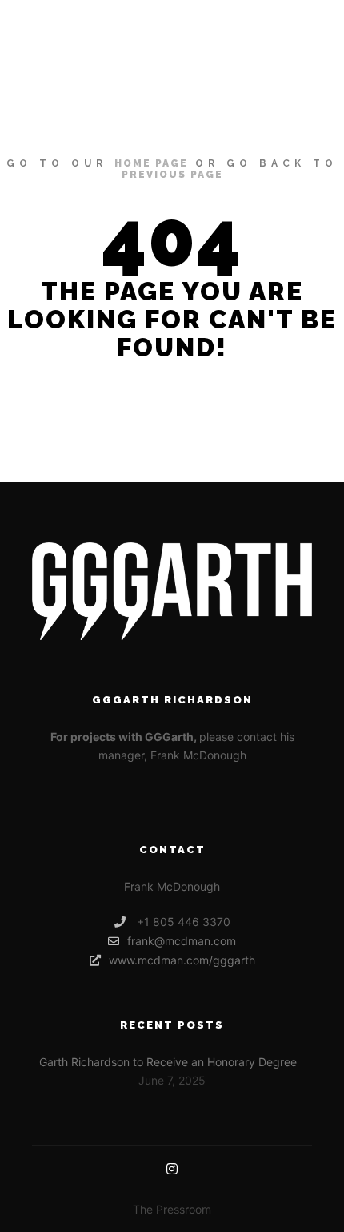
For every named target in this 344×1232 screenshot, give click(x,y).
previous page (172, 174)
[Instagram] (172, 1168)
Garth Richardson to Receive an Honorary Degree (168, 1062)
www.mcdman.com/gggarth (182, 960)
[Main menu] (297, 19)
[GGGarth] (52, 19)
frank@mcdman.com (181, 941)
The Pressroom (172, 1209)
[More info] (268, 19)
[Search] (240, 19)
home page (151, 163)
